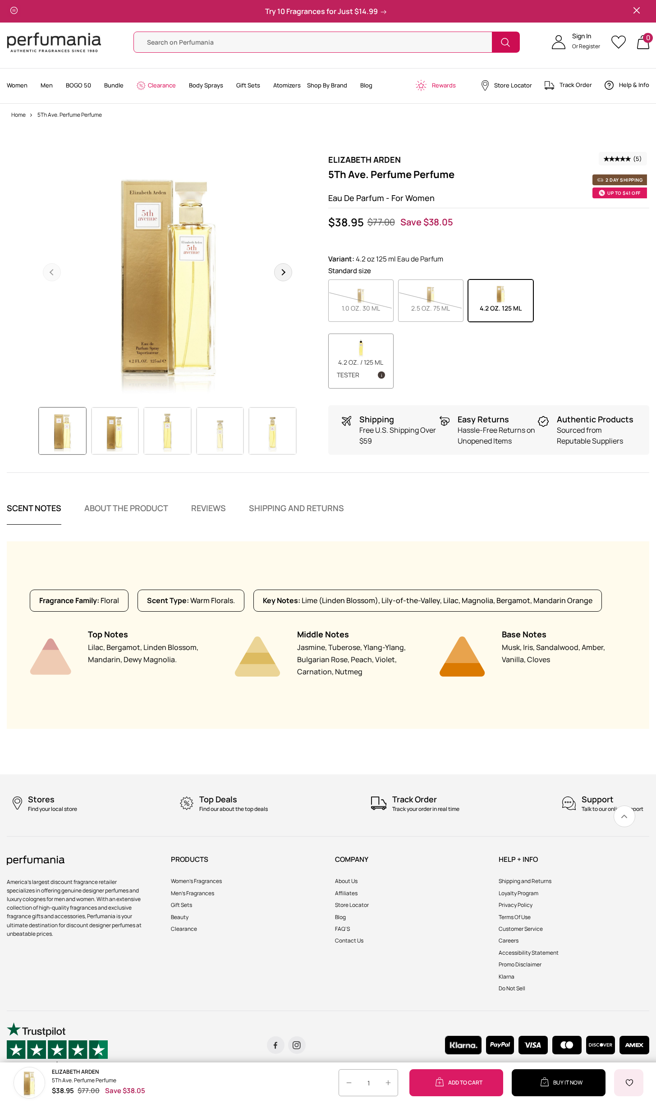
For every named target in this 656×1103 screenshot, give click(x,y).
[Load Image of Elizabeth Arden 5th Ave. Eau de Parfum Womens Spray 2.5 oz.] (115, 431)
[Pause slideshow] (14, 11)
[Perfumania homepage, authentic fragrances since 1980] (54, 42)
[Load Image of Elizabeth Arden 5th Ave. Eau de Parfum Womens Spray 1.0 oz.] (220, 431)
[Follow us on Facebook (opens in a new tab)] (275, 1045)
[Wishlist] (621, 42)
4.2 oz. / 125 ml (360, 368)
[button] (576, 42)
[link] (624, 816)
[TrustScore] (57, 1045)
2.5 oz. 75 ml (437, 307)
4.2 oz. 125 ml (501, 308)
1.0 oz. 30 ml (368, 307)
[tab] (34, 514)
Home (18, 115)
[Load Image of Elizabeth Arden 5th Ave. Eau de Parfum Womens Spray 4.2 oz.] (62, 431)
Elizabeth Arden (364, 159)
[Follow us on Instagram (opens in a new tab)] (297, 1045)
